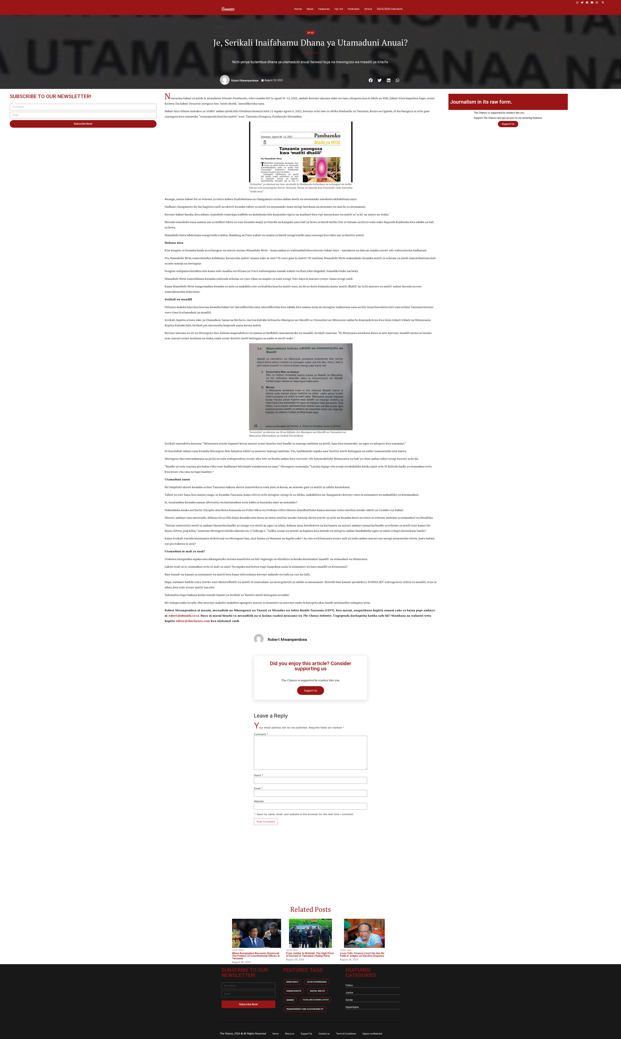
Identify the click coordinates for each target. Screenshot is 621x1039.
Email (258, 788)
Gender (290, 1000)
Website (259, 801)
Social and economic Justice (316, 1000)
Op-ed (310, 33)
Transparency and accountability (304, 1009)
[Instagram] (596, 2)
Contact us (324, 1033)
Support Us (306, 1033)
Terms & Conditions (346, 1033)
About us (289, 1033)
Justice (343, 950)
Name (258, 775)
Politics (241, 950)
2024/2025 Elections (390, 9)
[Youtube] (591, 2)
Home (298, 9)
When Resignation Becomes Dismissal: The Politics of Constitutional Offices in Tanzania (256, 956)
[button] (603, 2)
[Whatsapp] (577, 2)
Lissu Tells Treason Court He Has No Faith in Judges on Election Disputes (362, 954)
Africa (368, 9)
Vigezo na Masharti (372, 1033)
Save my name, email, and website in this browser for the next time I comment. (305, 814)
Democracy (292, 982)
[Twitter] (582, 2)
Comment (261, 734)
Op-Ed (338, 9)
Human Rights (293, 991)
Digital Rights (317, 991)
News (310, 9)
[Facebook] (587, 2)
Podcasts (354, 9)
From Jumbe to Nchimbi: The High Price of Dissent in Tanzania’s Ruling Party (310, 954)
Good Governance (317, 982)
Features (324, 9)
